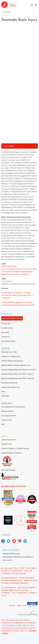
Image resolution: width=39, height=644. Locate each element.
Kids (25, 605)
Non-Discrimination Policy (11, 580)
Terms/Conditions (8, 587)
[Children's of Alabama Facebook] (3, 542)
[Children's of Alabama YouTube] (14, 542)
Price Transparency (19, 592)
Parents (12, 605)
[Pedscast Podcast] (9, 479)
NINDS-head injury (9, 266)
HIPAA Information (26, 578)
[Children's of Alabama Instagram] (20, 542)
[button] (36, 5)
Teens (19, 605)
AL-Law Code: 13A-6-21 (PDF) (13, 568)
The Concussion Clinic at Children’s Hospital (19, 269)
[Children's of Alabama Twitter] (9, 542)
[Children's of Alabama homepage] (14, 4)
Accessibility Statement (19, 583)
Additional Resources (11, 553)
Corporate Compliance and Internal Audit (16, 572)
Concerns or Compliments (11, 571)
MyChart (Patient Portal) (12, 318)
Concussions (6, 281)
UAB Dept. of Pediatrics (27, 587)
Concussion (7, 560)
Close (30, 638)
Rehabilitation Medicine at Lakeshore (18, 557)
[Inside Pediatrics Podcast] (7, 465)
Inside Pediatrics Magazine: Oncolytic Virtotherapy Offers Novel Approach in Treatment (17, 295)
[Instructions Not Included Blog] (25, 542)
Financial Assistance (9, 578)
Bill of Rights (31, 568)
